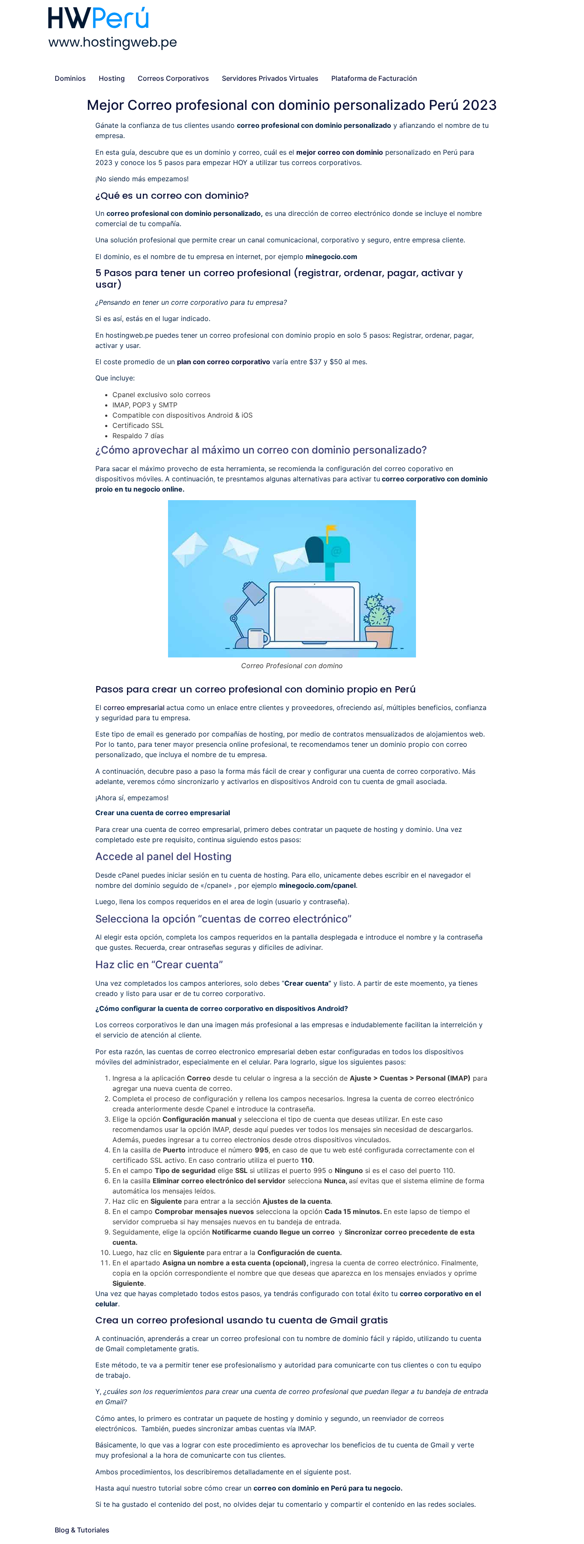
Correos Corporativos (173, 78)
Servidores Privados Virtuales (270, 78)
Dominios (70, 78)
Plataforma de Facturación (374, 78)
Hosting (112, 78)
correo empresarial (134, 707)
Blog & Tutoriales (82, 1530)
